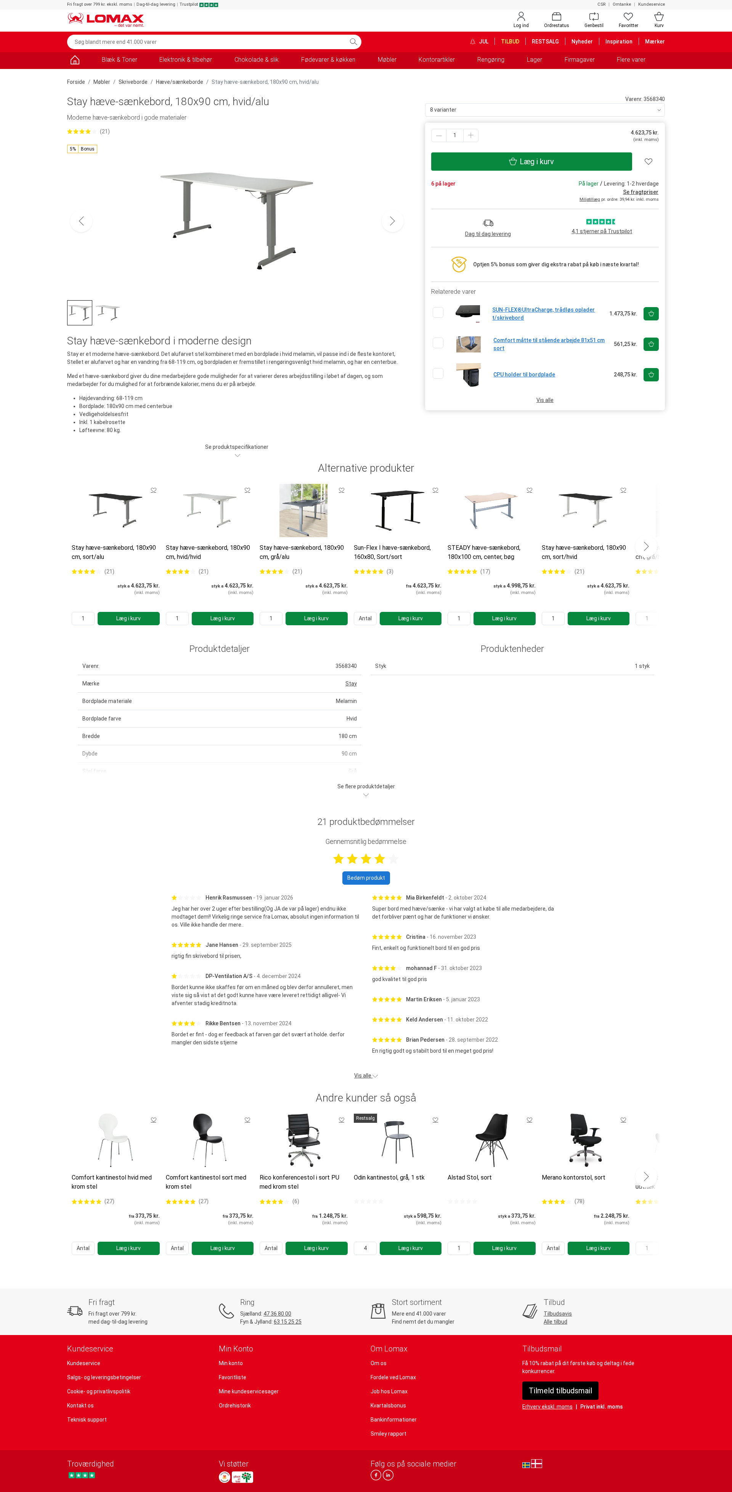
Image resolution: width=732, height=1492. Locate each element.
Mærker (655, 41)
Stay (351, 683)
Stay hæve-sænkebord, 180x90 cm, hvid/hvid (208, 552)
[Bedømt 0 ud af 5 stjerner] (369, 1201)
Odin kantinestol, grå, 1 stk (389, 1177)
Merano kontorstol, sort (573, 1177)
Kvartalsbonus (388, 1405)
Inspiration (618, 41)
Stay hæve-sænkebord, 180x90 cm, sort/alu (114, 552)
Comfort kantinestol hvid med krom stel (112, 1182)
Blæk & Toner (119, 59)
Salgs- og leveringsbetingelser (104, 1377)
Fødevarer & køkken (328, 59)
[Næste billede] (393, 221)
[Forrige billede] (81, 221)
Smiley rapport (388, 1434)
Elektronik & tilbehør (185, 59)
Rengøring (490, 59)
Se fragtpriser (640, 192)
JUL (483, 41)
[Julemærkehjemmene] (224, 1477)
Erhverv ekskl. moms (547, 1407)
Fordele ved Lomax (393, 1377)
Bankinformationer (394, 1420)
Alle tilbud (555, 1322)
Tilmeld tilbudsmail (560, 1390)
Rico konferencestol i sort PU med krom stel (299, 1182)
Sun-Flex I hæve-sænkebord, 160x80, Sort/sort (392, 552)
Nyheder (582, 41)
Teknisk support (87, 1420)
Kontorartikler (437, 59)
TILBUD (510, 41)
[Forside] (74, 61)
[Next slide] (646, 546)
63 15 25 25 (288, 1322)
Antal (365, 618)
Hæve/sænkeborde (179, 82)
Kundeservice (651, 4)
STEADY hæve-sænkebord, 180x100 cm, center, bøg (484, 552)
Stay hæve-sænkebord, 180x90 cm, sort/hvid (584, 552)
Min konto (231, 1363)
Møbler (387, 59)
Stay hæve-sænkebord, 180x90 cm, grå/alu (302, 552)
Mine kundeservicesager (249, 1391)
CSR (601, 4)
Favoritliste (232, 1377)
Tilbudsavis (558, 1314)
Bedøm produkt (366, 878)
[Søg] (353, 42)
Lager (534, 59)
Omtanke (622, 4)
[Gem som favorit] (154, 490)
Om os (379, 1363)
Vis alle (545, 400)
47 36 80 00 (277, 1314)
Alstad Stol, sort (470, 1177)
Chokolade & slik (256, 59)
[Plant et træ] (242, 1477)
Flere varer (631, 59)
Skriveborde (133, 82)
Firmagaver (580, 59)
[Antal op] (470, 135)
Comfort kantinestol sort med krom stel (206, 1182)
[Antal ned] (438, 135)
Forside (76, 82)
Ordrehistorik (235, 1405)
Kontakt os (80, 1405)
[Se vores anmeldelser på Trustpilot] (82, 1475)
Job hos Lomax (389, 1391)
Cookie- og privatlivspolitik (98, 1391)
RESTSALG (545, 41)
